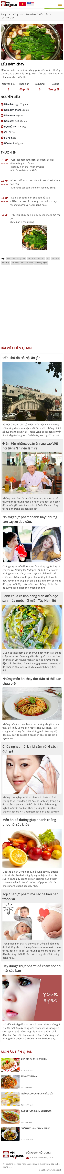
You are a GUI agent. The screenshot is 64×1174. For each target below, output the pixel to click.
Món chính (44, 14)
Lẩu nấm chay (7, 17)
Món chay (31, 14)
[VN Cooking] (9, 4)
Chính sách (56, 1169)
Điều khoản (44, 1169)
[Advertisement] (32, 307)
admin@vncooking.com (41, 1157)
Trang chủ (6, 14)
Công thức (18, 14)
